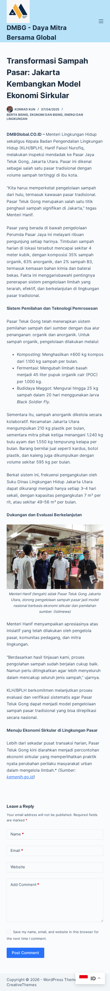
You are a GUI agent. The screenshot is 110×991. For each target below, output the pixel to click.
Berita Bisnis (17, 115)
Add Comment (24, 884)
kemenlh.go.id (20, 776)
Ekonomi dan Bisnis (46, 115)
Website (17, 866)
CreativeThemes (22, 984)
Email (16, 850)
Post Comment (25, 952)
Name (17, 834)
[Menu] (101, 21)
